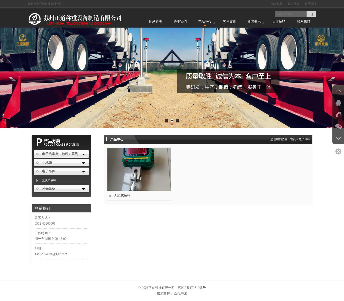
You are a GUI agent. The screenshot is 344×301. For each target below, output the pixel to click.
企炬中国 (180, 293)
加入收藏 (276, 3)
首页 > (294, 139)
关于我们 (180, 21)
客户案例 (229, 21)
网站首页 (155, 21)
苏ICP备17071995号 (192, 288)
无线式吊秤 (49, 180)
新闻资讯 (254, 21)
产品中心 (204, 21)
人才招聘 (278, 21)
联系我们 (310, 3)
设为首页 (293, 3)
